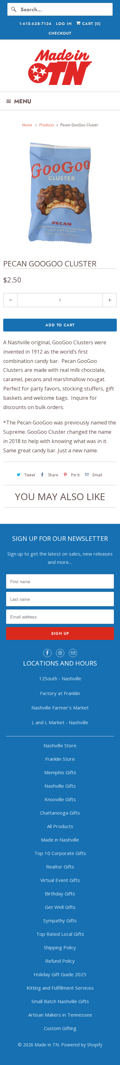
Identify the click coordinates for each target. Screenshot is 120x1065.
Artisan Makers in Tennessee (60, 1014)
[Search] (13, 9)
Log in (64, 24)
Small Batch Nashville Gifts (60, 1001)
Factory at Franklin (60, 693)
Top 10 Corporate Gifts (60, 853)
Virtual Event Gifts (60, 880)
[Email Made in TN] (73, 653)
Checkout (60, 33)
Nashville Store (60, 745)
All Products (60, 826)
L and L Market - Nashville (60, 722)
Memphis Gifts (60, 772)
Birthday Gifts (60, 893)
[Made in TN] (60, 68)
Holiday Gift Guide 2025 (60, 974)
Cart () (91, 24)
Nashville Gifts (60, 786)
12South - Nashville (60, 678)
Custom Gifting (60, 1028)
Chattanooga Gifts (60, 812)
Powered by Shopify (81, 1045)
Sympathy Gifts (60, 920)
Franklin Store (60, 759)
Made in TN (47, 1045)
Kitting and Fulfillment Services (60, 988)
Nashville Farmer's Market (60, 707)
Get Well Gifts (60, 907)
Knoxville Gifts (60, 799)
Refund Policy (60, 961)
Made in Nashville (60, 839)
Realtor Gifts (60, 866)
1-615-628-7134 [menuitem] (35, 24)
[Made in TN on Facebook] (47, 653)
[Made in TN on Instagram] (60, 653)
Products (47, 125)
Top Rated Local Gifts (60, 934)
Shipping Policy (60, 947)
